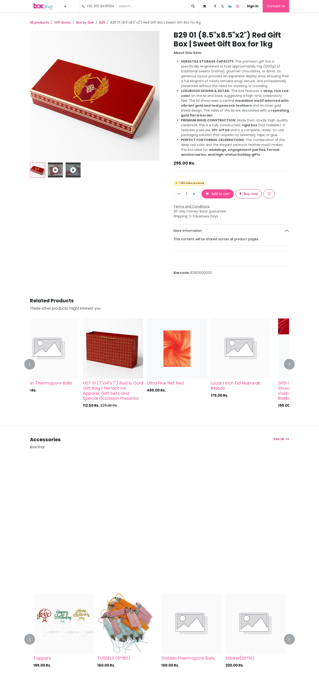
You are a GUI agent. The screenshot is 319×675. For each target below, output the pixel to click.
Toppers (42, 658)
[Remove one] (178, 194)
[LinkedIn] (230, 6)
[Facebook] (215, 6)
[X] (222, 6)
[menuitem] (65, 6)
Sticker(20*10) (240, 658)
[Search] (193, 6)
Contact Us (276, 6)
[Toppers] (63, 624)
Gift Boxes (62, 22)
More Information (188, 230)
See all (278, 439)
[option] (159, 364)
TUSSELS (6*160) (113, 658)
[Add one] (195, 194)
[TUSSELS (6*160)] (127, 624)
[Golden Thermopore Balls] (191, 624)
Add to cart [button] (220, 193)
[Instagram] (237, 6)
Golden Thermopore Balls (188, 658)
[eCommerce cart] (204, 6)
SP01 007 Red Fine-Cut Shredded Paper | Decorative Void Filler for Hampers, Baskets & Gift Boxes (63, 390)
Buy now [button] (250, 193)
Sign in (253, 6)
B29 (102, 22)
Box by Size (85, 22)
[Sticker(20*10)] (255, 624)
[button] (36, 95)
